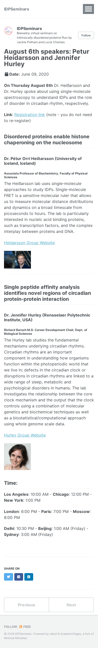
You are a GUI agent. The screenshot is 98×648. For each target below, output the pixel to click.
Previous (26, 604)
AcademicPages (70, 634)
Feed (27, 627)
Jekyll (53, 634)
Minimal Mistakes (15, 638)
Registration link (29, 114)
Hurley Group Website (25, 435)
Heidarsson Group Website (29, 242)
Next (71, 604)
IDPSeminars (16, 8)
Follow (86, 35)
